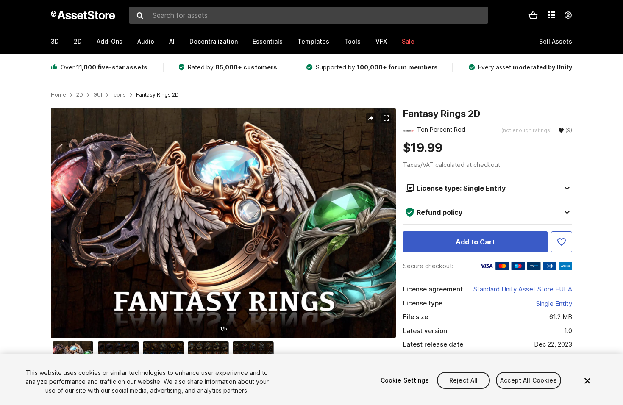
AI (172, 41)
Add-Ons (109, 41)
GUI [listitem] (97, 95)
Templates (313, 41)
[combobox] (308, 15)
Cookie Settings (405, 380)
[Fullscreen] (386, 118)
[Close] (587, 381)
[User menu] (568, 15)
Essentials (268, 41)
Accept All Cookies (528, 380)
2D (78, 41)
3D (55, 41)
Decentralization (213, 41)
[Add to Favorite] (561, 241)
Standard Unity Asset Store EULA (522, 289)
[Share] (371, 118)
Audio (145, 41)
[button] (533, 15)
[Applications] (552, 15)
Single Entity (554, 304)
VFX (381, 41)
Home (58, 95)
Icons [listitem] (119, 95)
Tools (352, 41)
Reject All (463, 380)
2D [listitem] (79, 95)
